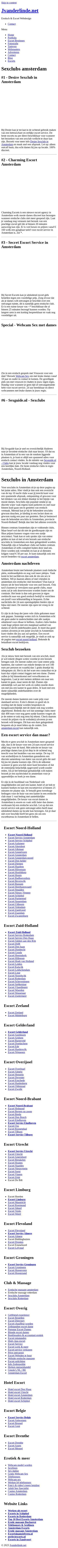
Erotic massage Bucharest (22, 1522)
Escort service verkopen (20, 1349)
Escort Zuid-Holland (19, 932)
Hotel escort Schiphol (19, 1401)
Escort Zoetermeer (17, 996)
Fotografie (13, 43)
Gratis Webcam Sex (18, 1473)
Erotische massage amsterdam (23, 1289)
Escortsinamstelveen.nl (20, 1533)
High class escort (16, 1341)
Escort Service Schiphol (20, 840)
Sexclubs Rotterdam (18, 1298)
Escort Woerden (16, 990)
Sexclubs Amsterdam (18, 1295)
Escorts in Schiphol (18, 1513)
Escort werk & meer (18, 1346)
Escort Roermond (17, 1205)
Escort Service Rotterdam (21, 935)
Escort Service (15, 1344)
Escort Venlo (14, 1211)
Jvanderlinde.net (20, 10)
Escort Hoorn (15, 875)
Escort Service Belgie (19, 1417)
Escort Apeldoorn (17, 1035)
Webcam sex (14, 1479)
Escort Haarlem (16, 866)
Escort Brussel (15, 1423)
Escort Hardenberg (17, 1083)
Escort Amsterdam (17, 855)
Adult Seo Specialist (18, 1488)
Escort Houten (15, 1162)
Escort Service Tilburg (20, 1134)
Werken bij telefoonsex (19, 1482)
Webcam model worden (20, 1465)
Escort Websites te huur (20, 1355)
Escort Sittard (15, 1208)
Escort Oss (13, 1126)
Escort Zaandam (16, 913)
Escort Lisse (14, 972)
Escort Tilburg (15, 1131)
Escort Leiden (15, 964)
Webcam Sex (22, 376)
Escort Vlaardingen (18, 987)
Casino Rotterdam (17, 1494)
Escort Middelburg (17, 1015)
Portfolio (12, 37)
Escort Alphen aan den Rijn (22, 941)
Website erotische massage (21, 1358)
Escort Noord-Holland (20, 834)
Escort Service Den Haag (21, 938)
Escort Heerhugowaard (19, 886)
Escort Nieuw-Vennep (19, 892)
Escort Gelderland (18, 1032)
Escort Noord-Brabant (20, 1105)
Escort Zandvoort (17, 910)
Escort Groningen (17, 1267)
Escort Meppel (15, 1448)
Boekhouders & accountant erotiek (25, 1335)
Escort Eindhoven (17, 1120)
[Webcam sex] (29, 367)
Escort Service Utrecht (20, 1151)
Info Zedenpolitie (16, 1364)
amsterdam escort (10, 728)
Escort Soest (14, 1171)
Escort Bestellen (16, 1317)
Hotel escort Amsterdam (20, 1395)
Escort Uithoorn (16, 904)
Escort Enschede (16, 1080)
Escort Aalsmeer (16, 843)
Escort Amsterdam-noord (20, 858)
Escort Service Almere (20, 1233)
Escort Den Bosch (17, 1117)
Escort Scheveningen (18, 981)
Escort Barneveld (16, 1040)
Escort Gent (14, 1426)
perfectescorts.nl (17, 1536)
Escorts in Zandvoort (19, 1539)
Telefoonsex (14, 1476)
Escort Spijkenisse (17, 984)
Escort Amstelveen (17, 852)
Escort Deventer (16, 1077)
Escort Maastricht (17, 1202)
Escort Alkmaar (16, 849)
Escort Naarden (16, 1165)
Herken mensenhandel (19, 1367)
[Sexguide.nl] (29, 443)
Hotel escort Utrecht (18, 1392)
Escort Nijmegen (16, 1052)
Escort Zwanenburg (18, 915)
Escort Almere (15, 1236)
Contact (12, 24)
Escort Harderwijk (17, 1049)
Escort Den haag (16, 946)
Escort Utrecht (15, 1154)
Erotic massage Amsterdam (23, 1530)
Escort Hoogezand (17, 1273)
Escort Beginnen (16, 40)
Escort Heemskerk (17, 955)
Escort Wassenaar (17, 993)
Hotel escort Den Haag (19, 1389)
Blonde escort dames (18, 1332)
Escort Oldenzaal (16, 1086)
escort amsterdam (30, 556)
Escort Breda (14, 1114)
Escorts (11, 61)
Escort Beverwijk (17, 881)
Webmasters (14, 49)
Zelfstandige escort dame (20, 1326)
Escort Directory (16, 1320)
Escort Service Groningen (22, 1264)
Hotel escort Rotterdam (19, 1398)
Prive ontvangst (16, 1352)
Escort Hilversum (17, 869)
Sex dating (13, 1470)
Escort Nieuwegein (17, 1168)
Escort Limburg (16, 1199)
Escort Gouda (15, 952)
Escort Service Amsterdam (21, 837)
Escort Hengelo (16, 1074)
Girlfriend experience (18, 1315)
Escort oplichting (16, 1361)
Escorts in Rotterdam (19, 1516)
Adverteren (13, 52)
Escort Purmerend (17, 898)
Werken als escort (17, 1510)
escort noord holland (26, 639)
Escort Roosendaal (17, 1128)
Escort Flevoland (16, 1230)
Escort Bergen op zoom (20, 1111)
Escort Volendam (16, 907)
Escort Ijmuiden (16, 889)
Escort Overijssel (16, 1068)
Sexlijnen (12, 1468)
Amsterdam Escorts (18, 1528)
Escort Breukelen (16, 1160)
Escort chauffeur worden (20, 1323)
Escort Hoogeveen (17, 1270)
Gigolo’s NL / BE (17, 1370)
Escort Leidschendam (19, 970)
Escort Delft (14, 943)
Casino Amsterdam (17, 1491)
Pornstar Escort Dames (19, 1329)
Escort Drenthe (15, 1442)
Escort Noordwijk (17, 975)
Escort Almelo (15, 1071)
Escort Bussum (15, 884)
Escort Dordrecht (16, 949)
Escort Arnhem (15, 1037)
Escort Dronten (15, 1242)
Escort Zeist (14, 1177)
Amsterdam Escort (17, 1373)
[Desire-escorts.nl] (29, 124)
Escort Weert (14, 1214)
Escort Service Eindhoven (22, 1123)
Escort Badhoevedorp (19, 878)
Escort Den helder (17, 860)
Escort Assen (14, 1445)
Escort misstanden (17, 1338)
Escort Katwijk (15, 967)
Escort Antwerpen (17, 1420)
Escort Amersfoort (17, 1157)
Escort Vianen (15, 1174)
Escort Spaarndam (17, 901)
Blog (10, 58)
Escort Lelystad (16, 1248)
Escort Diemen (15, 863)
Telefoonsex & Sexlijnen (21, 1525)
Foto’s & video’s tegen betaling (23, 1485)
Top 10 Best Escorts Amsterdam (25, 1519)
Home (11, 34)
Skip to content (9, 2)
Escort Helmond (16, 1108)
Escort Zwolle (15, 1089)
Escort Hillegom (16, 958)
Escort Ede (13, 1046)
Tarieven (12, 46)
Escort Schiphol (16, 895)
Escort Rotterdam (17, 978)
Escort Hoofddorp (17, 872)
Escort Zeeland (15, 1012)
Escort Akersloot (16, 846)
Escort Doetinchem (17, 1043)
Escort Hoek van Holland (21, 961)
